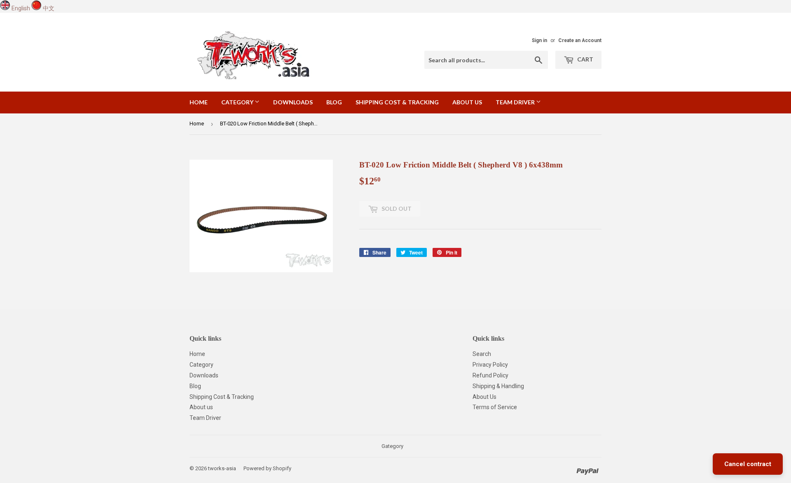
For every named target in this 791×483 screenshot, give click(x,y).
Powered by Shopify (267, 468)
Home (199, 102)
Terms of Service (495, 407)
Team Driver (516, 102)
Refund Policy (490, 375)
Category (238, 102)
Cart (584, 59)
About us (467, 102)
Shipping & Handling (498, 386)
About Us (484, 396)
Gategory (392, 446)
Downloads (293, 102)
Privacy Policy (490, 364)
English (21, 8)
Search (482, 354)
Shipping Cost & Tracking (397, 102)
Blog (334, 102)
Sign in (539, 40)
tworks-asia (222, 468)
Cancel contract (747, 464)
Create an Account (579, 40)
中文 (48, 8)
